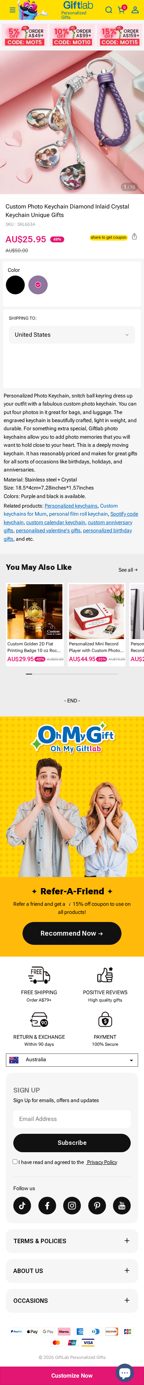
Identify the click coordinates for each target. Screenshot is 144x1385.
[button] (9, 612)
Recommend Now (68, 933)
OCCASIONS (30, 1300)
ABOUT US (28, 1270)
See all (126, 570)
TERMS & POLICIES (39, 1241)
